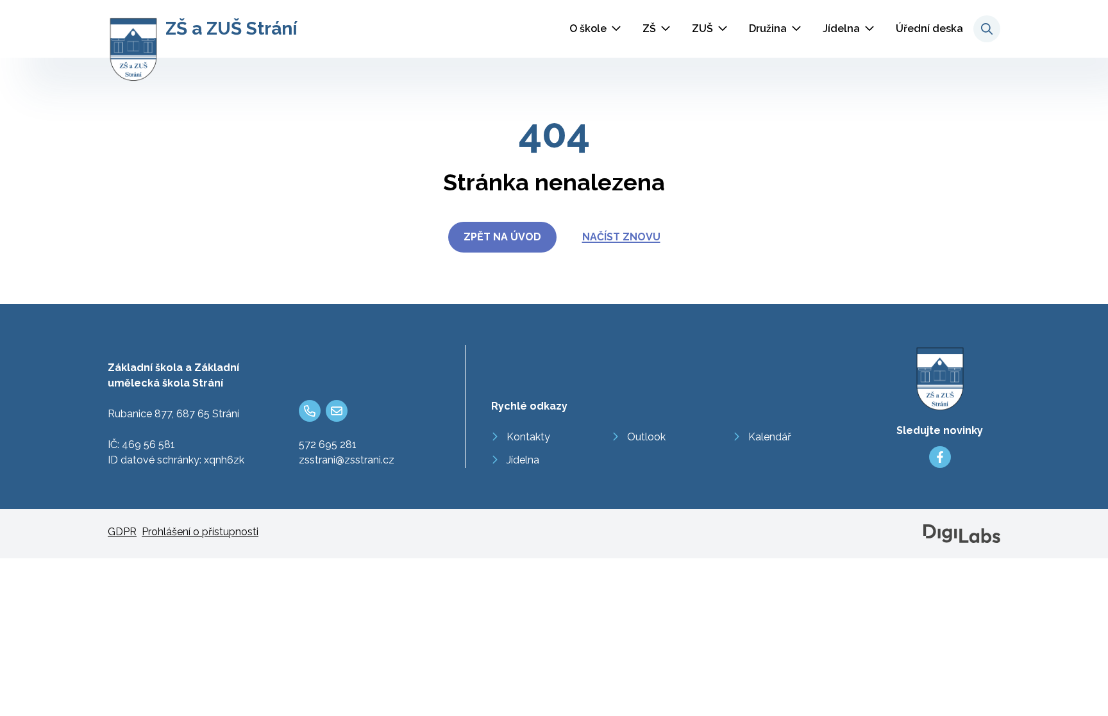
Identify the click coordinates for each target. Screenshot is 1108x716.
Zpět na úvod (502, 237)
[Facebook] (940, 457)
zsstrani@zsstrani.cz (346, 460)
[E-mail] (337, 411)
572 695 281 (328, 444)
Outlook (646, 437)
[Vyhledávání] (986, 28)
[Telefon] (310, 411)
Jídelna (841, 28)
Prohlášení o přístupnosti (200, 532)
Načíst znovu (621, 237)
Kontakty (528, 437)
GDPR (122, 532)
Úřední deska (929, 28)
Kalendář (769, 437)
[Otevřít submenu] (616, 29)
